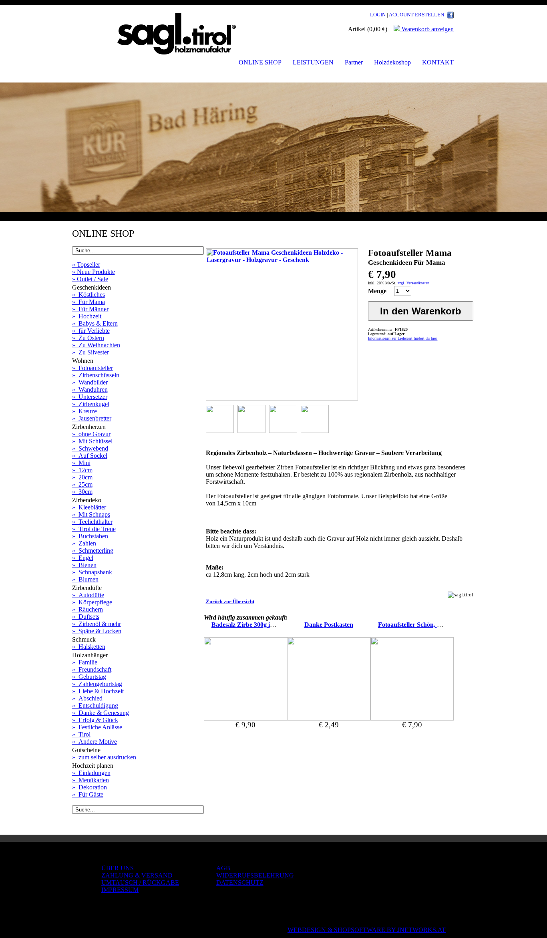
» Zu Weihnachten (96, 345)
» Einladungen (91, 772)
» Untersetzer (89, 396)
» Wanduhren (90, 389)
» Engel (82, 557)
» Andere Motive (94, 741)
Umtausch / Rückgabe (140, 882)
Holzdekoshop (392, 62)
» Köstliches (88, 294)
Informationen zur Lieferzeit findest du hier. (403, 338)
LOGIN (378, 15)
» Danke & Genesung (100, 712)
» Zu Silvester (90, 352)
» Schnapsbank (92, 572)
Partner (354, 62)
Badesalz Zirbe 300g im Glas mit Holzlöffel (268, 624)
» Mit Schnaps (91, 514)
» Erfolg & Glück (95, 720)
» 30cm (82, 491)
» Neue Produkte (93, 271)
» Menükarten (90, 780)
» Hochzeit (86, 316)
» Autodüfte (88, 595)
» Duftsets (85, 616)
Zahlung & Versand (137, 875)
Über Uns (117, 868)
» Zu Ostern (88, 337)
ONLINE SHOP (260, 62)
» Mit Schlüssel (92, 441)
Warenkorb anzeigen (427, 29)
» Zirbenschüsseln (95, 375)
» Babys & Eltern (95, 323)
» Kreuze (84, 411)
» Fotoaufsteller (92, 367)
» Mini (81, 462)
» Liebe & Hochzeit (98, 691)
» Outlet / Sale (90, 279)
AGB (223, 868)
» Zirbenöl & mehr (96, 623)
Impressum (120, 889)
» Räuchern (87, 609)
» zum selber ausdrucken (104, 757)
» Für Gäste (87, 794)
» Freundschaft (91, 669)
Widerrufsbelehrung (255, 875)
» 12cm (82, 470)
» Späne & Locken (96, 631)
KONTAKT (438, 62)
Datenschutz (239, 882)
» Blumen (85, 579)
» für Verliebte (91, 330)
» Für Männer (90, 309)
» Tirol (81, 734)
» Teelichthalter (92, 521)
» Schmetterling (92, 550)
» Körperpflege (92, 602)
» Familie (84, 662)
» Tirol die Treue (94, 528)
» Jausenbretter (91, 418)
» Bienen (84, 565)
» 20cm (82, 477)
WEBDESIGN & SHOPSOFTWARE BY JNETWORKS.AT (367, 929)
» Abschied (87, 698)
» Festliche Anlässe (97, 727)
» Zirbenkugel (90, 404)
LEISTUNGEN (313, 62)
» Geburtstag (89, 676)
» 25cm (82, 484)
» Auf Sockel (89, 455)
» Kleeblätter (89, 507)
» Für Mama (88, 301)
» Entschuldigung (95, 705)
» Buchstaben (90, 536)
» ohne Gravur (91, 434)
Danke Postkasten (328, 624)
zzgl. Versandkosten (413, 283)
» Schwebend (90, 448)
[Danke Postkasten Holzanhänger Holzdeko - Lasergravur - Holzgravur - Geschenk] (328, 718)
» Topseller (86, 264)
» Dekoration (89, 787)
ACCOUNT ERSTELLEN (416, 15)
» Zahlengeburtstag (97, 683)
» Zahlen (84, 543)
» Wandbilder (90, 382)
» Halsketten (88, 646)
